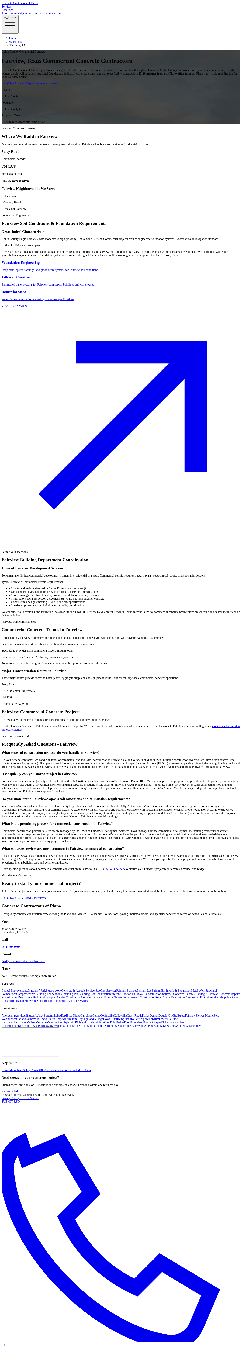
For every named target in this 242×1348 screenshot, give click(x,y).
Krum (155, 1019)
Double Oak (165, 1015)
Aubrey (39, 1015)
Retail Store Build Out (31, 997)
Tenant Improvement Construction (134, 997)
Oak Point (110, 1022)
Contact (28, 13)
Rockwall (23, 1025)
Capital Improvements (15, 990)
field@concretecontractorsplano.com (23, 961)
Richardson (168, 1022)
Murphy (62, 1022)
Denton (154, 1015)
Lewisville (165, 1019)
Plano (140, 1022)
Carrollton (86, 1015)
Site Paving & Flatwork (205, 994)
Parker (120, 1022)
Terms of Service (29, 1098)
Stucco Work (53, 990)
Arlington (29, 1015)
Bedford (62, 1015)
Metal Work (198, 990)
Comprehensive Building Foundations (39, 994)
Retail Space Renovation (170, 997)
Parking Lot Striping (149, 990)
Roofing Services (106, 990)
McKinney (20, 1022)
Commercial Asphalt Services (70, 1000)
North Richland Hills (79, 1022)
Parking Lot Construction (96, 994)
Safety (19, 13)
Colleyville (120, 1015)
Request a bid (10, 1091)
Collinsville (107, 1015)
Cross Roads (134, 1015)
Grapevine (61, 1019)
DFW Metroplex (191, 1025)
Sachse (43, 1025)
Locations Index (73, 1070)
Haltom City (75, 1019)
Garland (21, 1019)
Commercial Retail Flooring (97, 997)
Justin (127, 1019)
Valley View (131, 1025)
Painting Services (126, 990)
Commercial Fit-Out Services (202, 997)
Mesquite (41, 1022)
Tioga (92, 1025)
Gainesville (32, 1019)
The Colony (82, 1025)
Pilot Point (130, 1022)
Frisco (12, 1019)
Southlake (69, 1025)
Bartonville (50, 1015)
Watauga (158, 1025)
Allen (5, 1015)
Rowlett (34, 1025)
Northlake (98, 1022)
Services (7, 6)
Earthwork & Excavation (176, 990)
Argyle (19, 1015)
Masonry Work (37, 990)
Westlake (169, 1025)
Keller (134, 1019)
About (5, 13)
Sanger (51, 1025)
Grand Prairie (47, 1019)
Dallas (146, 1015)
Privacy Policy (10, 1098)
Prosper (156, 1022)
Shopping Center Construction (63, 997)
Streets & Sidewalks (123, 994)
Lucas (10, 1022)
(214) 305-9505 (115, 869)
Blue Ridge (73, 1015)
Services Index (54, 1070)
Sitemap (87, 1070)
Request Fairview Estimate (42, 83)
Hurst (113, 1019)
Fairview (190, 1015)
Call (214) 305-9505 (14, 83)
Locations (7, 10)
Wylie (178, 1025)
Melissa (31, 1022)
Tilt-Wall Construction (148, 994)
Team (12, 13)
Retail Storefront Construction (35, 1000)
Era (175, 1015)
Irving (120, 1019)
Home (12, 38)
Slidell (59, 1025)
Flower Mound (205, 1015)
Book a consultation (50, 13)
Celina (96, 1015)
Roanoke (12, 1025)
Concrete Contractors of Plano (20, 3)
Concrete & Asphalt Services (78, 990)
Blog (35, 13)
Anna (11, 1015)
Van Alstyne (146, 1025)
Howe (106, 1019)
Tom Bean (102, 1025)
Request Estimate (36, 897)
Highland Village (93, 1019)
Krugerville (145, 1019)
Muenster (52, 1022)
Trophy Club (116, 1025)
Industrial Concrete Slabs (176, 994)
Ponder (147, 1022)
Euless (181, 1015)
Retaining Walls (71, 994)
